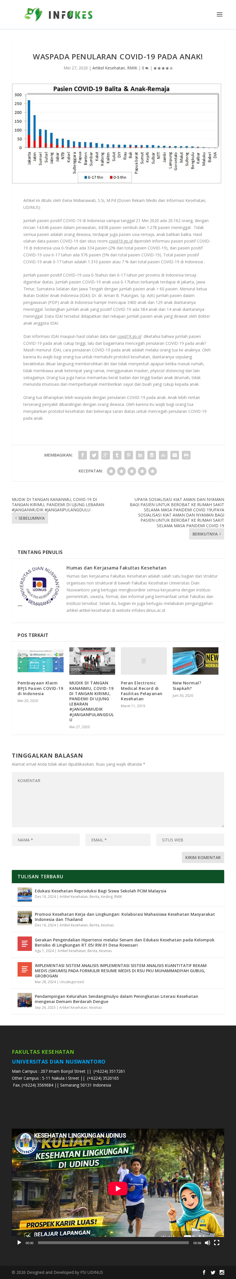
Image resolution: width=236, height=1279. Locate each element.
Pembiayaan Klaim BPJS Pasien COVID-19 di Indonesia (40, 688)
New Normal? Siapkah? (187, 685)
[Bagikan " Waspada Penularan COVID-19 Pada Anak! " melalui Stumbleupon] (163, 455)
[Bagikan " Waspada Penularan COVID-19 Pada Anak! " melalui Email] (174, 455)
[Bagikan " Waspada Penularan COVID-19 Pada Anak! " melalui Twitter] (94, 455)
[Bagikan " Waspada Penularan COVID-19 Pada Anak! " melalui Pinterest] (128, 455)
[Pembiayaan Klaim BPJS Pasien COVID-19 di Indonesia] (41, 661)
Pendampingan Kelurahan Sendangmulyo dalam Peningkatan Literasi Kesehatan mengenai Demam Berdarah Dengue (116, 999)
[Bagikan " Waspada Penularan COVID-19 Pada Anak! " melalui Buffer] (151, 455)
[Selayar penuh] (217, 1243)
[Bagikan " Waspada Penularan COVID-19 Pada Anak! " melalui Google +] (105, 455)
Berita (94, 896)
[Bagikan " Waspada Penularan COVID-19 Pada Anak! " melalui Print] (186, 455)
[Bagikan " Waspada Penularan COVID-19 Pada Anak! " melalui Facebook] (82, 455)
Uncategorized (72, 981)
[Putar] (19, 1243)
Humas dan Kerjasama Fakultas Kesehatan (116, 568)
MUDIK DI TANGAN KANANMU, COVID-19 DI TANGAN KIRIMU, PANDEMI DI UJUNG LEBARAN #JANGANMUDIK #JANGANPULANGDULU (91, 701)
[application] (118, 1188)
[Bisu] (207, 1243)
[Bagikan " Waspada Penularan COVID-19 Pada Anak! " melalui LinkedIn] (140, 455)
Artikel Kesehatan (108, 68)
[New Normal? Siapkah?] (196, 661)
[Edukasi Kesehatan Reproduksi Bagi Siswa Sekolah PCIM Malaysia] (25, 895)
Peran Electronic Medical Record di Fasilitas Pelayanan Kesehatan (142, 690)
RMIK (132, 68)
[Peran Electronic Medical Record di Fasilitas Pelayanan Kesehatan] (144, 661)
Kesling (107, 896)
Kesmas (107, 925)
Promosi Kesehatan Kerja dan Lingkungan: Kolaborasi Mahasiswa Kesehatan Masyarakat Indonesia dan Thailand (125, 916)
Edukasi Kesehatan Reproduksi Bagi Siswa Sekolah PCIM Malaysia (100, 891)
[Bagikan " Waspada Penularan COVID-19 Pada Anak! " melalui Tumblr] (117, 455)
